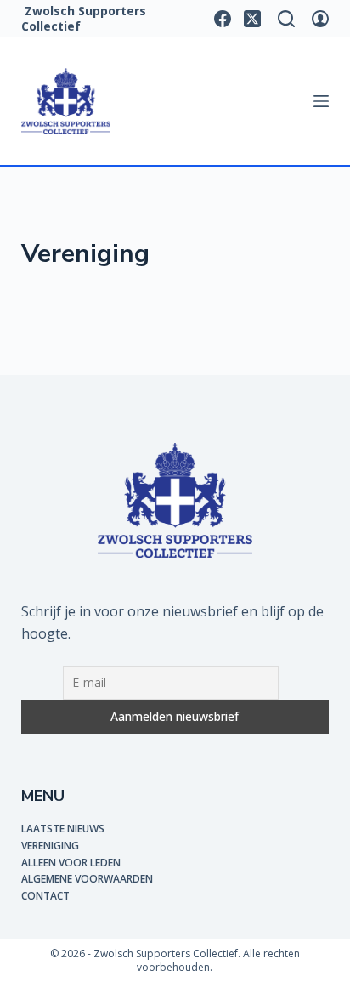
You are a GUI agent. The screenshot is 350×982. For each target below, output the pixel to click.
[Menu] (321, 101)
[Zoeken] (286, 18)
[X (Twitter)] (252, 18)
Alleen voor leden (71, 862)
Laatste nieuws (62, 828)
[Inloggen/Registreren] (320, 18)
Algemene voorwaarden (87, 878)
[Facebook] (222, 18)
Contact (45, 895)
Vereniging (50, 845)
